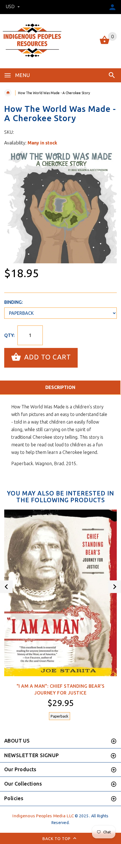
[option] (60, 207)
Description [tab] (60, 387)
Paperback (59, 716)
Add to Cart (46, 357)
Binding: (13, 302)
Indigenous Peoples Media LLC (43, 815)
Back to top (57, 838)
